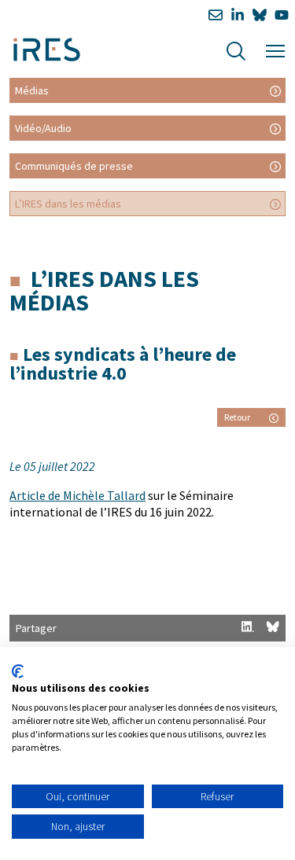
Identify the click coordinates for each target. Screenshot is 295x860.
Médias (32, 90)
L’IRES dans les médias (68, 204)
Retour (237, 417)
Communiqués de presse (74, 166)
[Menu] (275, 49)
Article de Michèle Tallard (77, 495)
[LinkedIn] (237, 15)
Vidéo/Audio (43, 128)
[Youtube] (282, 15)
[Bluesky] (260, 15)
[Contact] (215, 15)
